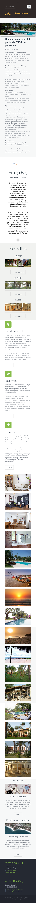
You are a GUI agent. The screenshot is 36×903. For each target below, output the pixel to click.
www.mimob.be (11, 872)
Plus (9, 365)
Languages (11, 6)
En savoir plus (18, 272)
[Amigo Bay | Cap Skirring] (18, 13)
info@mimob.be (11, 870)
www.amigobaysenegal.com (14, 891)
